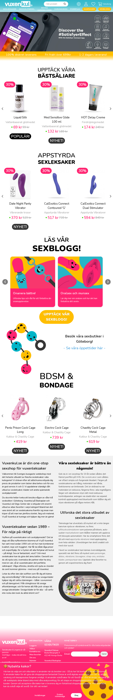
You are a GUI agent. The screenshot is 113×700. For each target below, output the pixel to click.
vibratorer (70, 556)
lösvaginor (80, 556)
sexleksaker (91, 477)
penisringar (100, 553)
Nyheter (32, 660)
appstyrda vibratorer (80, 539)
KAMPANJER (89, 9)
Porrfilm (75, 9)
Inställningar (40, 695)
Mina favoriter (35, 654)
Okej (76, 695)
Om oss (32, 657)
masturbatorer (72, 532)
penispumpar (71, 559)
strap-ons (91, 556)
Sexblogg (105, 9)
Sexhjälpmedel (27, 9)
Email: (67, 654)
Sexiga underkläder (44, 9)
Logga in (33, 645)
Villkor (32, 648)
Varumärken (61, 9)
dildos (61, 556)
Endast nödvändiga (60, 695)
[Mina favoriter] (93, 4)
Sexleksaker (9, 9)
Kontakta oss (34, 651)
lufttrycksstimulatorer (69, 529)
